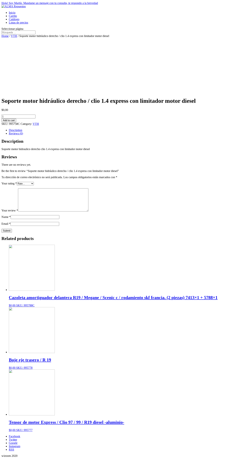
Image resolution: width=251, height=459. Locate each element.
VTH (14, 36)
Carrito (13, 15)
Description (15, 130)
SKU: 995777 (66, 426)
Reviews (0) (16, 133)
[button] (125, 3)
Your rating (9, 183)
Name (6, 216)
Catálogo (14, 19)
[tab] (129, 130)
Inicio (12, 12)
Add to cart (9, 120)
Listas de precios (18, 22)
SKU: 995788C (113, 301)
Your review (9, 210)
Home (5, 36)
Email (5, 223)
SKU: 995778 (30, 363)
